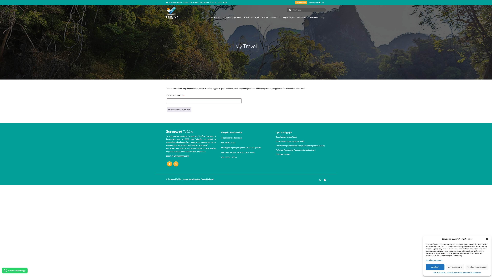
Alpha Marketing (194, 179)
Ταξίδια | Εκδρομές (270, 17)
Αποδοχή (435, 267)
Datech (211, 179)
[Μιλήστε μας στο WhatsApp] (15, 271)
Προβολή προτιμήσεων (477, 267)
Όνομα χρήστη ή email (179, 95)
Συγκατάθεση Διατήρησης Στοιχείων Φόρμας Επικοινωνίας (300, 146)
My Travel (314, 17)
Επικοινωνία (301, 2)
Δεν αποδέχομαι (455, 267)
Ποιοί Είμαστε (215, 17)
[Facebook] (169, 163)
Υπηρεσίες (301, 17)
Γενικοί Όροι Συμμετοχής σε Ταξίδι (290, 141)
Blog (322, 17)
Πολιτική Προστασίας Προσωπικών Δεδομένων (464, 272)
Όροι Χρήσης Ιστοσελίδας (286, 137)
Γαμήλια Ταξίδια (288, 17)
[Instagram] (175, 163)
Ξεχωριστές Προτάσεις (232, 17)
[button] (487, 239)
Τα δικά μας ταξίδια (252, 17)
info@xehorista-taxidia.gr (231, 138)
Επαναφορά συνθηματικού (179, 110)
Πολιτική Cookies (439, 272)
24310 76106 (222, 2)
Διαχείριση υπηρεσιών (434, 260)
